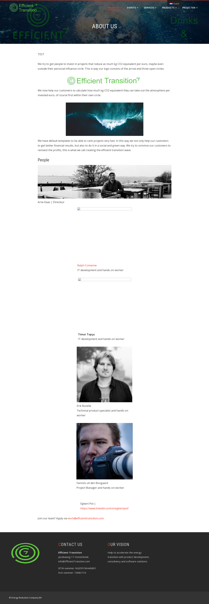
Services (149, 7)
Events (131, 7)
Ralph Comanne (87, 265)
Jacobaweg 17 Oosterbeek (73, 557)
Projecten (188, 7)
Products (168, 7)
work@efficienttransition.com (86, 518)
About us (113, 7)
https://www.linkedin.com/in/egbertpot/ (104, 508)
